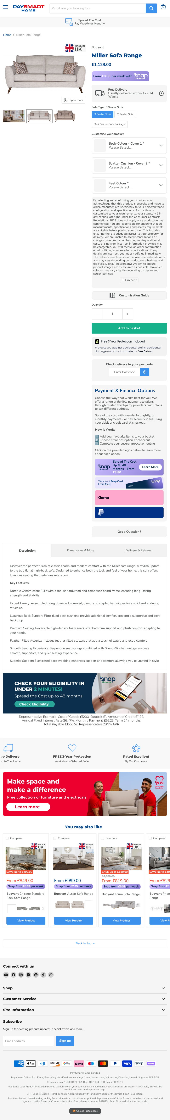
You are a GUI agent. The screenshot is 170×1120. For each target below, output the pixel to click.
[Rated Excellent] (136, 753)
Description (27, 550)
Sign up (65, 1040)
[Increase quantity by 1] (128, 313)
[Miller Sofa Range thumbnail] (14, 116)
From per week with (112, 76)
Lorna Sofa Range (121, 894)
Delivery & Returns (138, 550)
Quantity (97, 304)
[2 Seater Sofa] (125, 119)
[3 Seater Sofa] (103, 119)
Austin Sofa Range (73, 894)
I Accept (131, 280)
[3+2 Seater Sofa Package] (110, 129)
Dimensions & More (80, 550)
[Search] (151, 8)
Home (7, 35)
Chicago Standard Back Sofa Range (25, 896)
